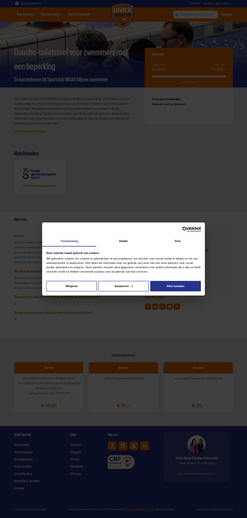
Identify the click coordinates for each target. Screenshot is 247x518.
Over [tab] (178, 241)
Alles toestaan (175, 286)
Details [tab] (123, 241)
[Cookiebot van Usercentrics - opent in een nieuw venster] (185, 229)
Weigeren (72, 286)
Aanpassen (121, 286)
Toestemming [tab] (69, 241)
